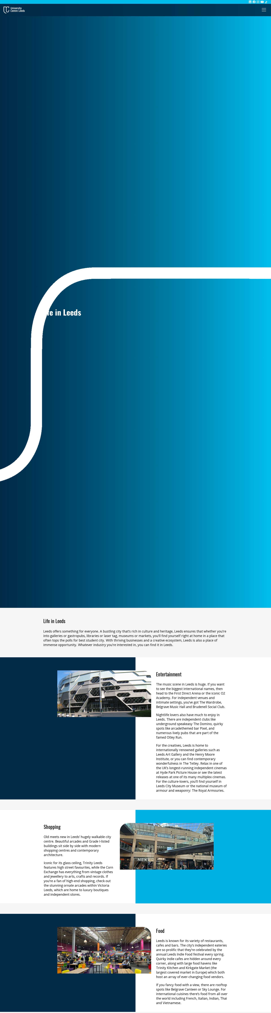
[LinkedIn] (250, 2)
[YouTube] (262, 2)
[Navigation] (264, 10)
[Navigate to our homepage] (14, 10)
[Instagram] (258, 2)
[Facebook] (254, 2)
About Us (46, 304)
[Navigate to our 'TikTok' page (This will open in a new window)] (266, 2)
